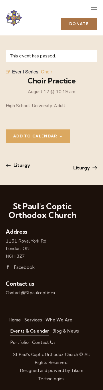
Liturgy (21, 165)
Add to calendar (35, 136)
